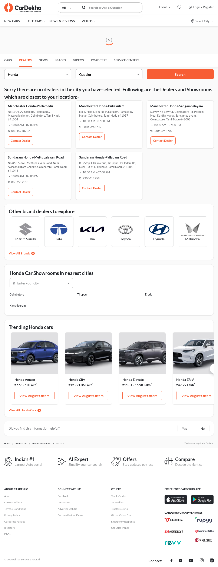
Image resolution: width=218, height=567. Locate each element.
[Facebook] (171, 561)
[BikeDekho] (174, 520)
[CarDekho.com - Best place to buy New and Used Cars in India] (22, 7)
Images (60, 60)
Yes (184, 428)
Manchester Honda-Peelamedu (30, 106)
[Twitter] (180, 561)
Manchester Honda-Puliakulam (101, 106)
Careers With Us (13, 502)
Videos (78, 60)
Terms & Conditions (15, 508)
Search (180, 74)
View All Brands (19, 253)
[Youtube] (191, 561)
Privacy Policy (12, 515)
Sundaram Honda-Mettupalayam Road (36, 157)
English (163, 7)
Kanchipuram (18, 305)
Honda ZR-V (185, 379)
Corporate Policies (14, 521)
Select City (202, 21)
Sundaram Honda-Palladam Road (103, 157)
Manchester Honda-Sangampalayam (176, 106)
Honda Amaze (24, 379)
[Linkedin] (212, 561)
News (43, 60)
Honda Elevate (133, 379)
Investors (9, 527)
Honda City (77, 379)
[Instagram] (202, 561)
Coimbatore (17, 294)
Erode (148, 294)
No (203, 428)
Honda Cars (28, 410)
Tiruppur (82, 294)
